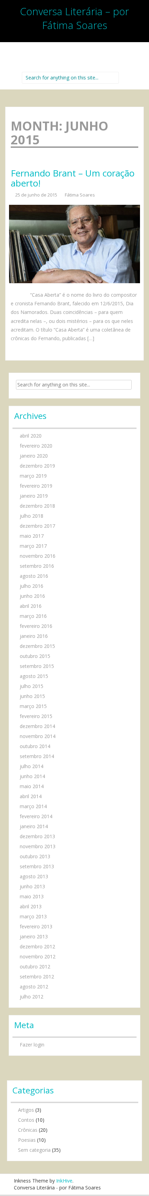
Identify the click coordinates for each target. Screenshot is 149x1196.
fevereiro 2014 (36, 816)
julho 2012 (31, 996)
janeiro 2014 (34, 826)
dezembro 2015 (37, 646)
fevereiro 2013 (36, 926)
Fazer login (32, 1044)
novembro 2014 (37, 736)
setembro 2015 (37, 666)
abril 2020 (31, 435)
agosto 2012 (34, 986)
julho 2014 (31, 766)
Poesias (27, 1140)
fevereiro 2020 (36, 445)
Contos (26, 1120)
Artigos (26, 1110)
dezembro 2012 (37, 946)
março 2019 (33, 475)
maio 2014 (32, 786)
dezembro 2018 (37, 506)
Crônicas (27, 1130)
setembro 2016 (37, 566)
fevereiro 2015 (36, 716)
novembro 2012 (37, 956)
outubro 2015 (35, 656)
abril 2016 (31, 606)
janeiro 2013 (34, 936)
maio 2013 (32, 896)
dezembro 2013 (37, 836)
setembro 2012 (37, 976)
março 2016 (33, 616)
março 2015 (33, 706)
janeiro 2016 (34, 636)
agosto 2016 (34, 576)
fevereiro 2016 (36, 626)
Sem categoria (34, 1150)
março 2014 (33, 806)
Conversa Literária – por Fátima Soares (74, 18)
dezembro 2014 (37, 726)
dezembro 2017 (37, 526)
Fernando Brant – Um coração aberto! (72, 178)
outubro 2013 (35, 856)
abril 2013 (31, 906)
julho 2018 (31, 516)
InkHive (64, 1180)
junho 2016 (32, 596)
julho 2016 (31, 586)
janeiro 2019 (34, 495)
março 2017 (33, 546)
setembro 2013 (37, 866)
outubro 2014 (35, 746)
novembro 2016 (37, 556)
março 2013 (33, 916)
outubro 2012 (35, 966)
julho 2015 (31, 686)
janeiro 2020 (34, 455)
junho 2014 (32, 776)
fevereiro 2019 (36, 485)
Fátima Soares (80, 195)
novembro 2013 (37, 846)
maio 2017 (32, 536)
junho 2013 (32, 886)
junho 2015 (32, 696)
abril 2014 (31, 796)
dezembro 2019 (37, 465)
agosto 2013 (34, 876)
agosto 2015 (34, 676)
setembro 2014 (37, 756)
